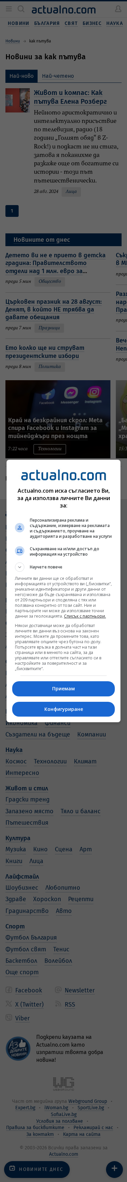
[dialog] (63, 591)
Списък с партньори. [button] (85, 616)
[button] (63, 567)
